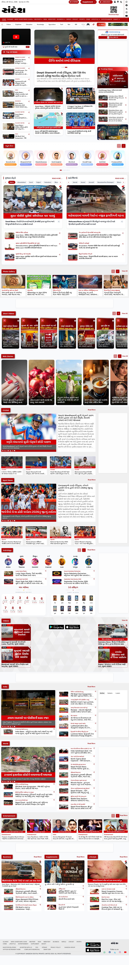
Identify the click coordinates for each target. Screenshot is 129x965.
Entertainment (106, 19)
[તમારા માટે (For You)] (93, 24)
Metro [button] (12, 182)
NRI (76, 24)
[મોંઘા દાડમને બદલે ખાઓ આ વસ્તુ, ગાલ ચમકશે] (41, 361)
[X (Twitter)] (10, 451)
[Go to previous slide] (113, 271)
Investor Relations (9, 947)
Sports (82, 19)
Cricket (75, 19)
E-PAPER (75, 2)
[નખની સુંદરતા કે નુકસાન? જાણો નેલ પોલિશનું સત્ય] (14, 361)
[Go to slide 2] (64, 67)
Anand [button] (83, 182)
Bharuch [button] (120, 182)
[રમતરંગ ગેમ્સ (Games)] (88, 24)
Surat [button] (31, 182)
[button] (115, 2)
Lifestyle (94, 19)
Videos (8, 24)
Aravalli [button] (91, 182)
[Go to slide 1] (61, 170)
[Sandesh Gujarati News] (16, 9)
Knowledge (40, 24)
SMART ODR (47, 949)
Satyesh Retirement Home (11, 949)
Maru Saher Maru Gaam (23, 19)
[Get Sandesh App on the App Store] (93, 950)
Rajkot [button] (38, 182)
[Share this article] (59, 233)
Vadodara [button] (47, 182)
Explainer (18, 24)
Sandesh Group (69, 947)
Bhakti (115, 19)
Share (5, 450)
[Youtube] (126, 16)
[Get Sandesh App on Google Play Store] (93, 944)
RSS (37, 947)
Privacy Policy (56, 947)
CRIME (88, 19)
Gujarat (10, 19)
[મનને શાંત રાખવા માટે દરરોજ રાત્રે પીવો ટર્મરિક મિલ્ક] (96, 361)
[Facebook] (126, 5)
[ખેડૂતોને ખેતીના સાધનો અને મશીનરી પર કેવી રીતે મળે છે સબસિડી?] (69, 361)
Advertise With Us (26, 947)
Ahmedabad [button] (21, 182)
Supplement (88, 2)
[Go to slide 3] (64, 170)
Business (60, 19)
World (68, 19)
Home (4, 19)
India (45, 19)
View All (124, 271)
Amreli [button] (75, 182)
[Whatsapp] (126, 2)
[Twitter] (126, 9)
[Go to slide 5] (67, 170)
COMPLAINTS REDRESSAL (32, 949)
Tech (61, 24)
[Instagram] (126, 12)
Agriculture (52, 24)
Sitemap (44, 947)
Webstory (52, 19)
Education (29, 24)
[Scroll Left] (2, 24)
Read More (56, 178)
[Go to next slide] (117, 271)
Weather (37, 19)
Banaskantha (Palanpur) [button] (106, 182)
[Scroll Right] (83, 24)
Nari (69, 24)
